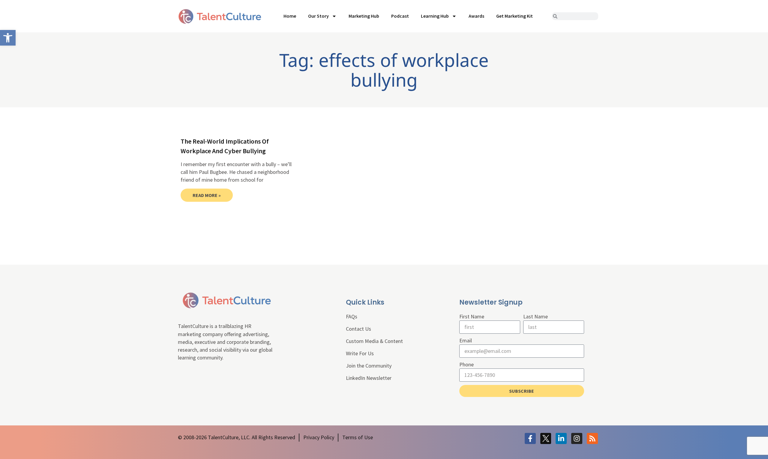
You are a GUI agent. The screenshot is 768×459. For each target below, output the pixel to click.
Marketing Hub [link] (364, 16)
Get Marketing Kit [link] (514, 16)
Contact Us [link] (358, 328)
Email (465, 340)
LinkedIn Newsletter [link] (369, 377)
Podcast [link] (400, 16)
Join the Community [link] (369, 365)
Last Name (535, 316)
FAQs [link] (351, 316)
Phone (466, 364)
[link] (8, 38)
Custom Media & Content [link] (374, 341)
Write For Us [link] (360, 353)
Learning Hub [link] (435, 16)
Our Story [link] (318, 16)
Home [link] (290, 16)
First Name (471, 316)
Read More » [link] (207, 195)
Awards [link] (476, 16)
